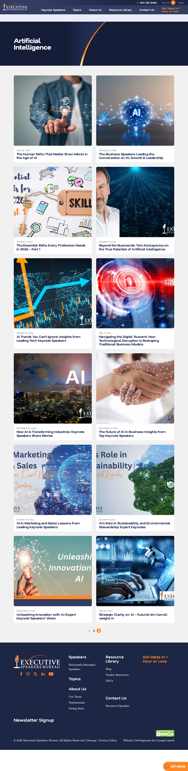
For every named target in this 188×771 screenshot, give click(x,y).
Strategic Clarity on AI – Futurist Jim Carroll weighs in (133, 616)
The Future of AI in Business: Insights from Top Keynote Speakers (132, 433)
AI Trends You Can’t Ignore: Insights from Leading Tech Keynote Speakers (48, 338)
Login (181, 2)
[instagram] (28, 674)
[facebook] (21, 674)
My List (168, 2)
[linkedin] (43, 674)
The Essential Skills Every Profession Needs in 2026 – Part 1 (51, 247)
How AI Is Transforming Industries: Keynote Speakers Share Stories (50, 433)
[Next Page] (99, 630)
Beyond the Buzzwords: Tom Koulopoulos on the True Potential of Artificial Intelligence (134, 247)
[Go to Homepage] (15, 6)
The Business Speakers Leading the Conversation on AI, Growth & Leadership (131, 156)
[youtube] (51, 674)
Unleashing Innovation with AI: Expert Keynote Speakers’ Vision (46, 616)
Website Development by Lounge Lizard (148, 740)
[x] (35, 674)
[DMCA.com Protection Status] (165, 733)
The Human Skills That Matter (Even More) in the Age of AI (52, 156)
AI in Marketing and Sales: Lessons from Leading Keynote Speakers (48, 525)
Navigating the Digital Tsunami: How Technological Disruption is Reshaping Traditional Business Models (129, 340)
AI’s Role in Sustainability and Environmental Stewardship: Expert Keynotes (134, 525)
